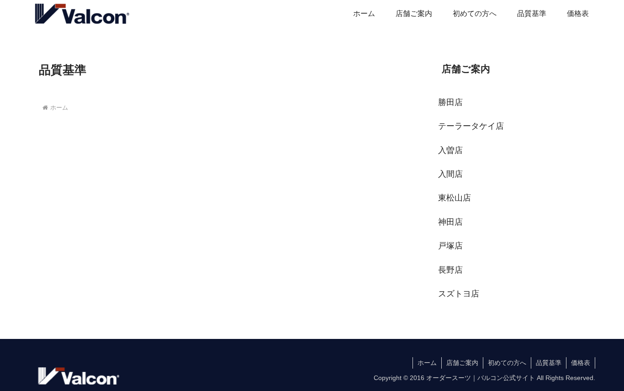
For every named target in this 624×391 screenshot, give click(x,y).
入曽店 (450, 150)
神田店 (450, 222)
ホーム (427, 362)
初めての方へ (507, 362)
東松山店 (454, 197)
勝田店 (450, 102)
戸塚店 (450, 245)
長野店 (450, 270)
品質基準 (548, 362)
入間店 (450, 174)
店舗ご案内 (462, 362)
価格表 (580, 362)
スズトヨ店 (458, 293)
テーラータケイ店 (471, 126)
